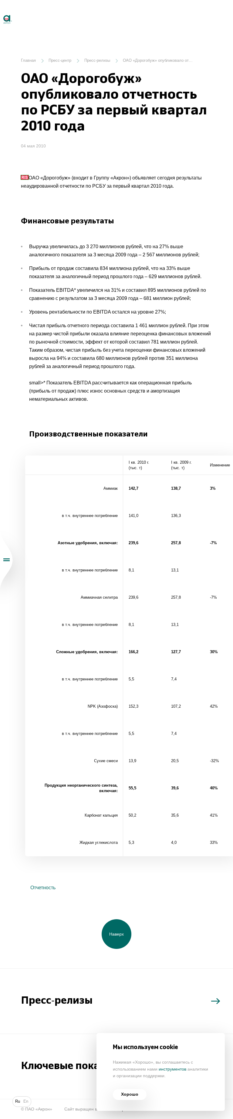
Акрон (0, 12)
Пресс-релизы (97, 60)
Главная (28, 60)
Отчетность (42, 887)
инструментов (172, 1069)
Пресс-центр (60, 60)
